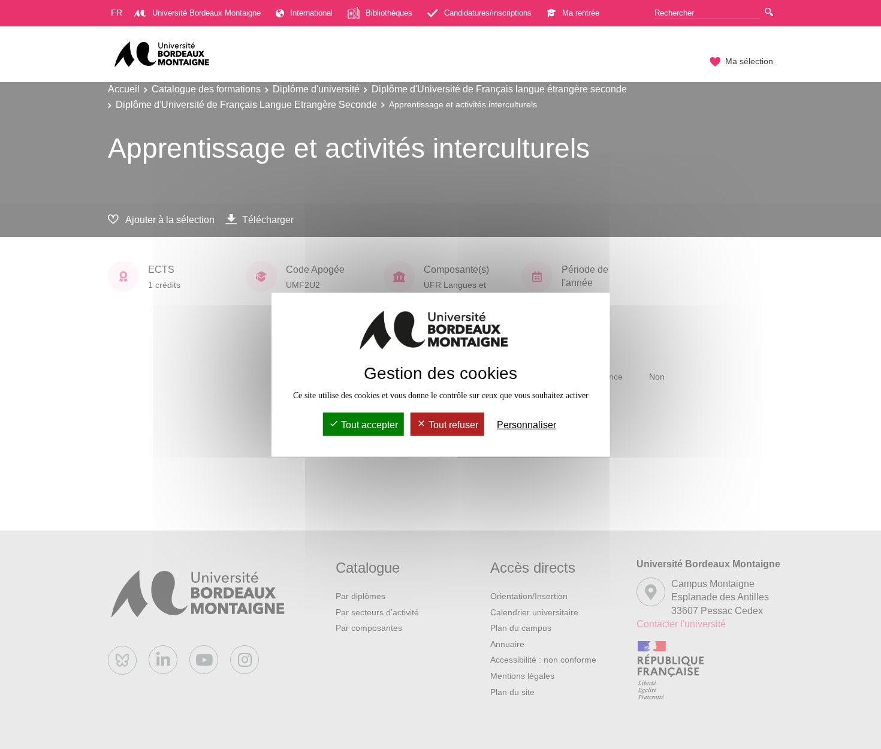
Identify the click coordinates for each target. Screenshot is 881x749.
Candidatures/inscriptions (488, 12)
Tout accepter (368, 425)
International (311, 12)
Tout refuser (452, 425)
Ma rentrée (580, 12)
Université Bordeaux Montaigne (206, 12)
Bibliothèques (389, 12)
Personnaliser (526, 425)
